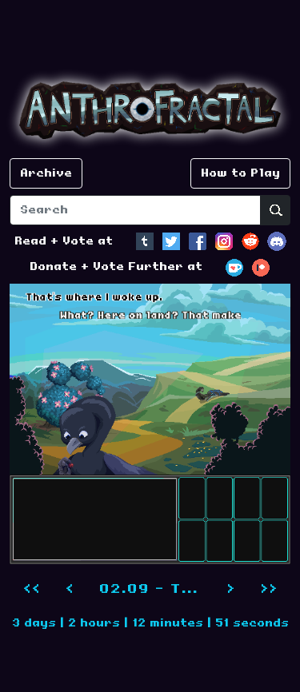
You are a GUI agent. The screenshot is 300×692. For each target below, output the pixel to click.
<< (31, 589)
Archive (46, 173)
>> (269, 589)
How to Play (240, 173)
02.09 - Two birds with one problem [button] (156, 589)
